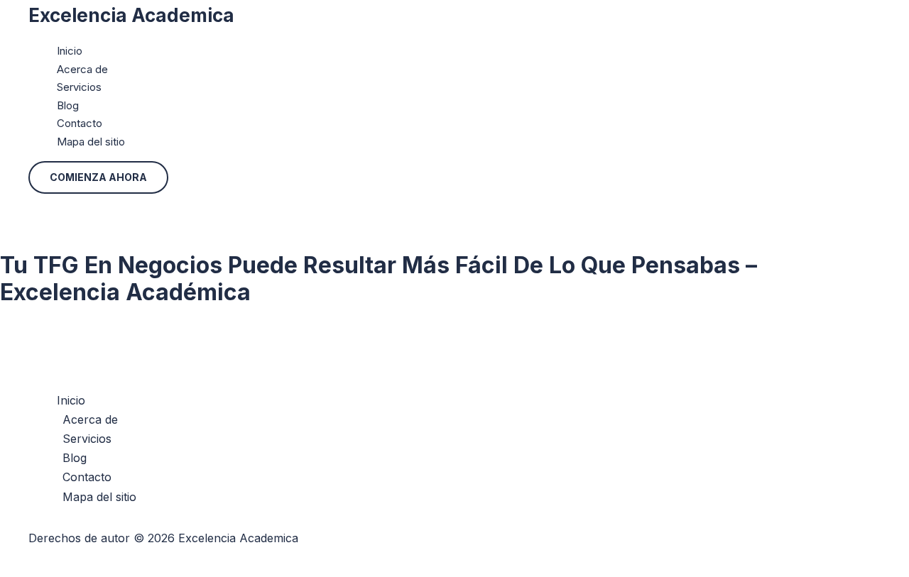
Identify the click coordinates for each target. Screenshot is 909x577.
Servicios (79, 87)
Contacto (79, 123)
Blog (68, 105)
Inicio (69, 50)
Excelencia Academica (131, 15)
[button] (98, 177)
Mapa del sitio (91, 141)
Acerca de (82, 69)
